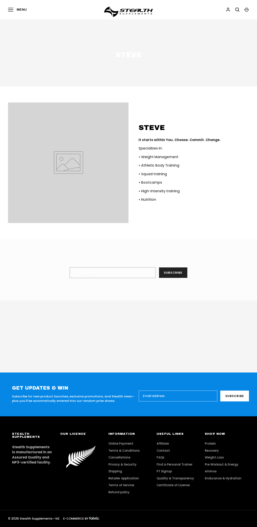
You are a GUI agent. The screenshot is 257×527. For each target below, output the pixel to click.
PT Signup (164, 471)
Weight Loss (214, 457)
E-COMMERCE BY (75, 518)
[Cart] (246, 9)
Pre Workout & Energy (221, 464)
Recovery (212, 450)
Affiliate (163, 443)
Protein (210, 443)
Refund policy (119, 492)
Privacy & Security (122, 464)
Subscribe (173, 272)
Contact (163, 450)
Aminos (211, 471)
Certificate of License (173, 485)
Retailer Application (123, 478)
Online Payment (120, 443)
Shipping (115, 471)
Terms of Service (121, 485)
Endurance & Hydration (223, 478)
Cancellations (119, 457)
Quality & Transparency (175, 478)
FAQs (160, 457)
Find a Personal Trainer (175, 464)
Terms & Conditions (124, 450)
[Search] (237, 9)
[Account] (228, 9)
